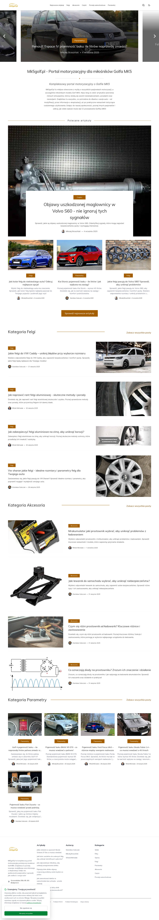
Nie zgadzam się (26, 908)
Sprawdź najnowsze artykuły (79, 313)
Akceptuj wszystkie (26, 913)
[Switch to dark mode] (149, 5)
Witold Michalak (71, 858)
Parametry (111, 5)
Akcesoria (75, 5)
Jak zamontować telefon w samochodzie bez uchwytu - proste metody (49, 881)
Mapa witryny (84, 902)
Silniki (97, 850)
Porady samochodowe (97, 5)
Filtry (96, 854)
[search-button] (143, 5)
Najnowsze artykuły (57, 5)
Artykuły (41, 845)
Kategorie (99, 845)
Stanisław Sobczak (73, 850)
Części (84, 5)
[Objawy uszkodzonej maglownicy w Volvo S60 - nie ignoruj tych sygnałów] (79, 181)
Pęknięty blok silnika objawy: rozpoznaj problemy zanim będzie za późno (50, 872)
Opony (97, 858)
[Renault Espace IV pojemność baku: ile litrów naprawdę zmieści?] (79, 36)
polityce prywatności (34, 903)
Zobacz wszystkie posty (138, 332)
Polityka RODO (58, 902)
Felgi (68, 5)
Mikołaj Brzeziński (72, 854)
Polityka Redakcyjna (71, 902)
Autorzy (70, 845)
